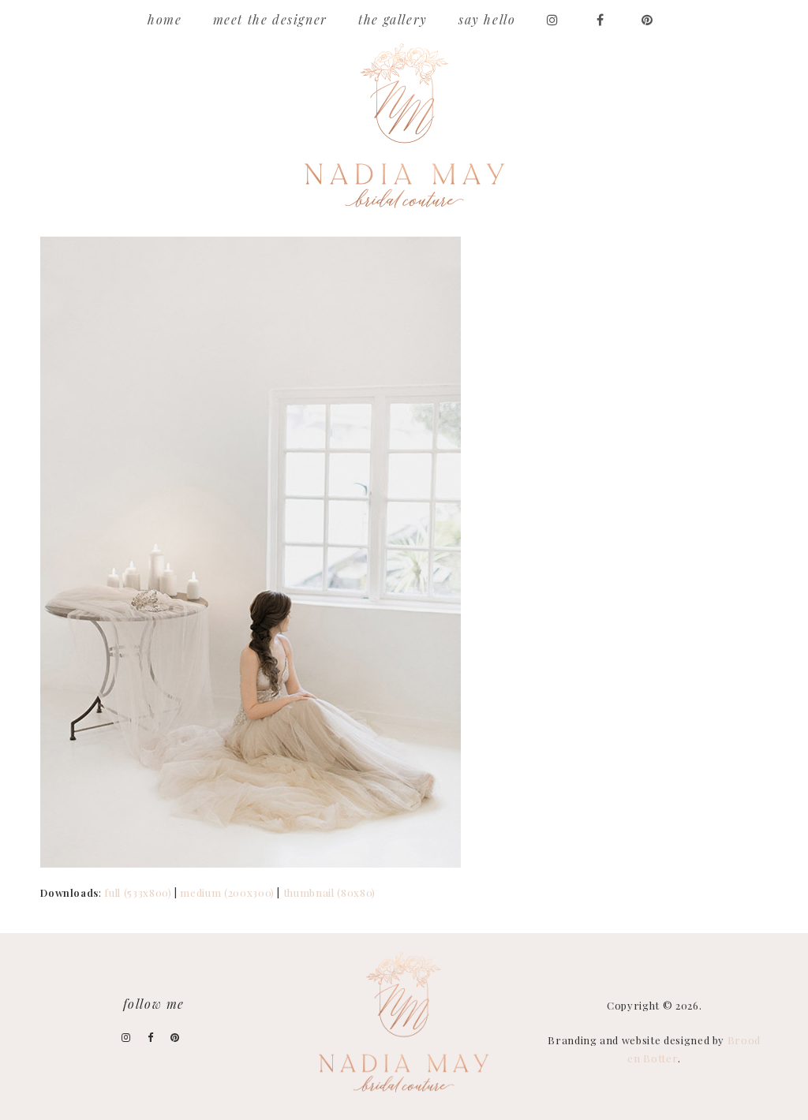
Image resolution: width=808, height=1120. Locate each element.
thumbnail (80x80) (329, 892)
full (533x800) (137, 892)
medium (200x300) (227, 892)
